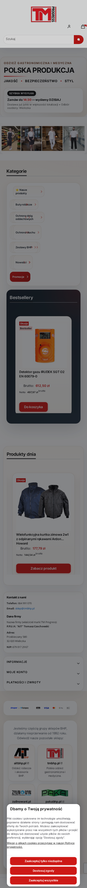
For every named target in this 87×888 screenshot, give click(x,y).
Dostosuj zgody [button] (43, 870)
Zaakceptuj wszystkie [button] (43, 880)
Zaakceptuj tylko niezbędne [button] (43, 861)
